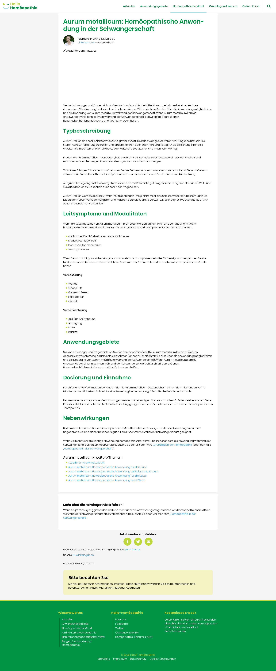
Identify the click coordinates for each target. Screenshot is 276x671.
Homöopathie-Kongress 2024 (134, 637)
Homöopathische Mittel (188, 6)
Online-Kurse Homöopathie (79, 632)
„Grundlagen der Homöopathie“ (173, 445)
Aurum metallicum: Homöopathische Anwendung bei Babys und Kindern (113, 471)
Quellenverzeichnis (127, 632)
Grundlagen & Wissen (223, 6)
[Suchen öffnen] (267, 6)
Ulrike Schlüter (132, 549)
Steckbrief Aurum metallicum (86, 462)
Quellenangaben (83, 555)
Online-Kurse (251, 6)
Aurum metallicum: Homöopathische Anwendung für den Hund (107, 467)
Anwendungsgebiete (154, 6)
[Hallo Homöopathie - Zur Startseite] (20, 6)
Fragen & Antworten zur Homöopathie (77, 643)
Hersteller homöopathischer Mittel (83, 637)
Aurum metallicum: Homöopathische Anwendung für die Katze (107, 476)
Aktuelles (129, 6)
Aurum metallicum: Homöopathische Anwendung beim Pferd (106, 480)
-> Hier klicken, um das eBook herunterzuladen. (191, 627)
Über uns (120, 619)
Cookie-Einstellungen (163, 659)
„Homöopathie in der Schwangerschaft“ (88, 448)
